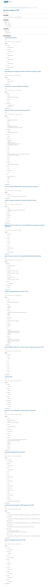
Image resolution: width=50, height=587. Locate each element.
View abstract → (7, 69)
